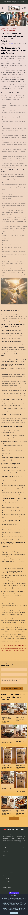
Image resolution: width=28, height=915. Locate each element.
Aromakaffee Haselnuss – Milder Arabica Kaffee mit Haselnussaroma (7, 718)
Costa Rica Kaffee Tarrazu (20, 765)
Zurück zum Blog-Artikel (15, 657)
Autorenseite (5, 864)
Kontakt (4, 858)
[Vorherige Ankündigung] (2, 2)
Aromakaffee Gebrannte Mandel (20, 811)
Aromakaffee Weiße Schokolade (6, 786)
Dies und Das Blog (6, 878)
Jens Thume (11, 43)
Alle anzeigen (14, 818)
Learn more (13, 895)
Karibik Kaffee (18, 790)
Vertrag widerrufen (7, 887)
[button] (2, 8)
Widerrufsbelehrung (7, 870)
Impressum (5, 861)
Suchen (4, 855)
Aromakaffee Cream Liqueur (6, 740)
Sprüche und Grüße (7, 881)
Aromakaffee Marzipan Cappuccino (6, 811)
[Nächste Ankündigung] (25, 2)
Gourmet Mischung (5, 765)
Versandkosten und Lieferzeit (9, 873)
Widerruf (4, 884)
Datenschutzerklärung (7, 867)
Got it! (14, 913)
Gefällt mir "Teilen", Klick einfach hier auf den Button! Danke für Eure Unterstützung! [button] (13, 29)
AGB (3, 876)
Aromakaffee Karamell (20, 717)
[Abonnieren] (23, 847)
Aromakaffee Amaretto (20, 739)
